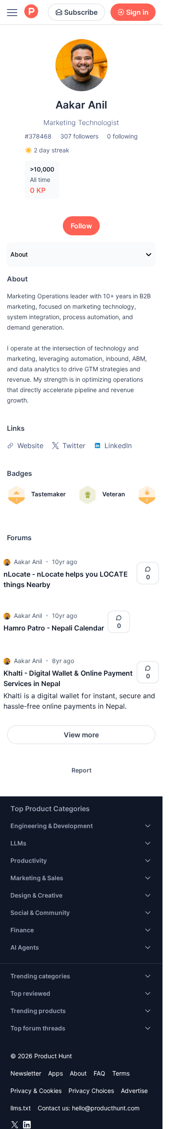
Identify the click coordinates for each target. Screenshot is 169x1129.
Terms (121, 1073)
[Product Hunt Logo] (31, 12)
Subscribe (81, 12)
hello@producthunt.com (106, 1108)
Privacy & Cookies (36, 1090)
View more (81, 734)
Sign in (137, 12)
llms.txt (20, 1108)
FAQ (99, 1073)
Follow (81, 225)
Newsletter (25, 1073)
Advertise (134, 1090)
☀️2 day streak (47, 150)
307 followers (79, 136)
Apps (55, 1073)
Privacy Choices (91, 1090)
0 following (122, 136)
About (19, 254)
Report (81, 770)
